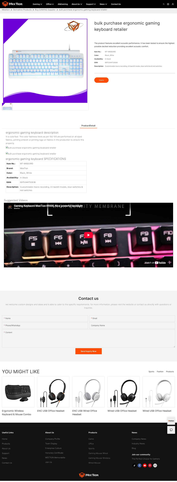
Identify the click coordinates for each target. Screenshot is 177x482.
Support (5, 453)
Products (170, 371)
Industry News (138, 443)
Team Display (51, 443)
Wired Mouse (94, 463)
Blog (134, 448)
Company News (139, 439)
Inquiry (101, 80)
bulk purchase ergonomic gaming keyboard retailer (83, 9)
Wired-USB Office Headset (122, 410)
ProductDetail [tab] (88, 125)
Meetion (6, 9)
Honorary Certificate (54, 453)
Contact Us (7, 463)
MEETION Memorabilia (55, 457)
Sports (151, 371)
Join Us (48, 462)
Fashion (160, 371)
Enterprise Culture (53, 448)
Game (91, 439)
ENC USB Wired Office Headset (84, 412)
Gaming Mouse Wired (98, 453)
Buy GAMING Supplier (45, 9)
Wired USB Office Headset (157, 410)
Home (4, 439)
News (4, 458)
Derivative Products (22, 9)
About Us (6, 448)
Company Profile (52, 439)
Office (91, 443)
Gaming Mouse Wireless (99, 458)
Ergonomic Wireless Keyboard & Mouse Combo (16, 412)
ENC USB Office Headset (51, 410)
